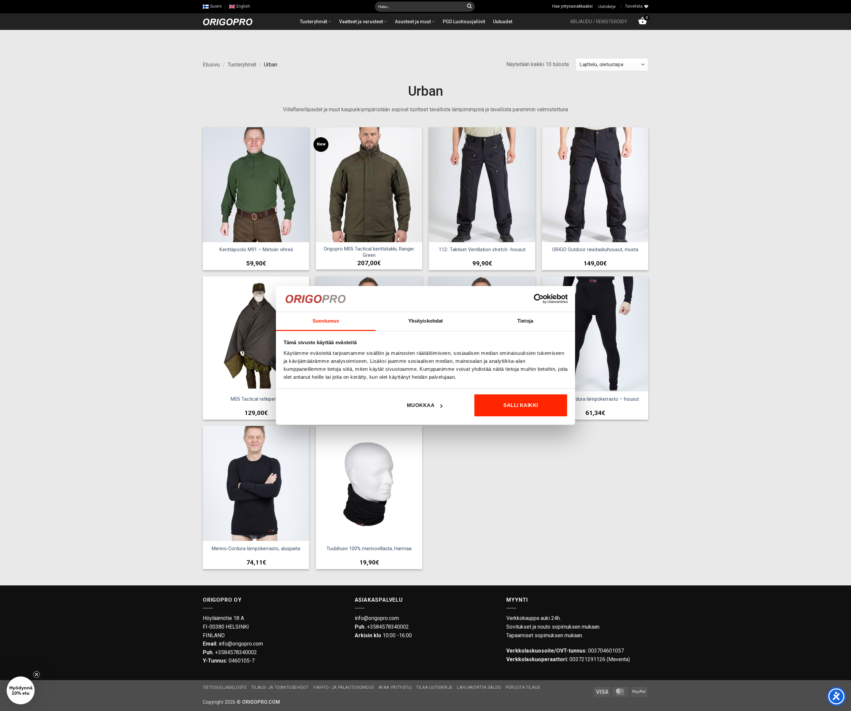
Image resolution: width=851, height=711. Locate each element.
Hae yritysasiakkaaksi (572, 6)
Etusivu (211, 64)
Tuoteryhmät (314, 21)
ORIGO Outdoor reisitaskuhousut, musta (595, 250)
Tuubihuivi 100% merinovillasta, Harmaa (369, 549)
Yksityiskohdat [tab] (425, 321)
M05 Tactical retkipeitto (256, 399)
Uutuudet (502, 21)
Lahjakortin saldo (479, 687)
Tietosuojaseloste (225, 687)
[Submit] (469, 7)
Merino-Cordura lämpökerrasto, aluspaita (256, 549)
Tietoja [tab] (525, 321)
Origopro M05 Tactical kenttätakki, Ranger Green (369, 252)
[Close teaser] (36, 674)
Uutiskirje (607, 6)
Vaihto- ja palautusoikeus (343, 687)
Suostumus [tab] (325, 321)
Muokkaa (420, 405)
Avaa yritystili (395, 687)
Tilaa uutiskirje (434, 687)
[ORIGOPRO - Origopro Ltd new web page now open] (228, 21)
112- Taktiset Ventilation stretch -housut (482, 250)
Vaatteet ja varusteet (361, 21)
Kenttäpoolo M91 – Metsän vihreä (256, 250)
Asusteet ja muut (413, 21)
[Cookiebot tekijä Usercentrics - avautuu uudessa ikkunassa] (539, 299)
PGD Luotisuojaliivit (464, 21)
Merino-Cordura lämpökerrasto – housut (595, 399)
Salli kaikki (520, 405)
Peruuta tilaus (523, 687)
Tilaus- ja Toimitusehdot (280, 687)
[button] (598, 21)
